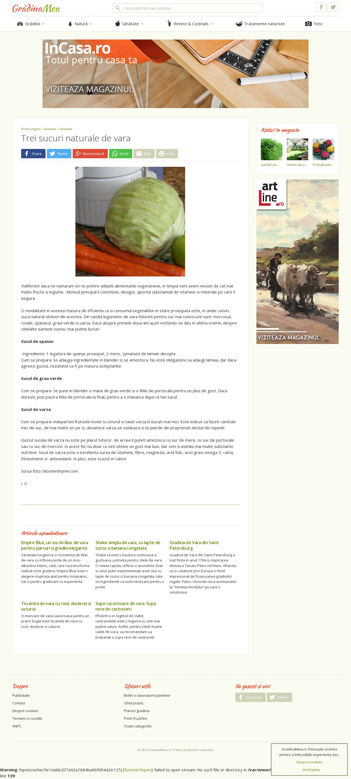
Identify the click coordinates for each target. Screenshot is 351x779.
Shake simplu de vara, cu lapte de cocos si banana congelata (127, 545)
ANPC (16, 726)
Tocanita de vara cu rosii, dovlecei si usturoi (56, 606)
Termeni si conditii (27, 718)
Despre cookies (25, 710)
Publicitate (21, 695)
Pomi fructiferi (135, 718)
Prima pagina (30, 129)
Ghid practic (134, 703)
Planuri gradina (136, 710)
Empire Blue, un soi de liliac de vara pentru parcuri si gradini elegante (54, 545)
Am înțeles (311, 769)
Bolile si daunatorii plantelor (147, 695)
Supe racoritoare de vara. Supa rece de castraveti (125, 606)
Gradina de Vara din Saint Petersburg (194, 545)
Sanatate (50, 129)
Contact (18, 703)
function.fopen (137, 769)
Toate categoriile (138, 726)
